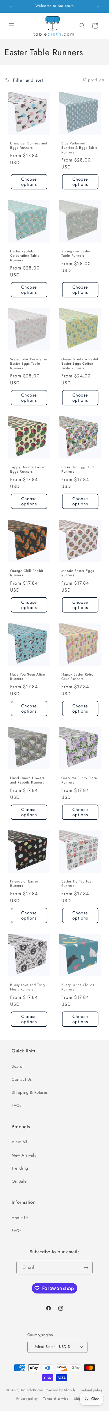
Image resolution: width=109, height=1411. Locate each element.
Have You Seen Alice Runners (27, 676)
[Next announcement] (98, 6)
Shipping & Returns (30, 1092)
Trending (20, 1168)
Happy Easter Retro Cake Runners (77, 676)
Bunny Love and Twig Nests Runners (27, 987)
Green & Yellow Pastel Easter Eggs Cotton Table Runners (79, 364)
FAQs (17, 1105)
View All (19, 1142)
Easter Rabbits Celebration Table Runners (24, 256)
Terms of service (55, 1398)
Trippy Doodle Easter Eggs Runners (27, 469)
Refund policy (92, 1390)
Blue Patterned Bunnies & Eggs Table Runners (79, 148)
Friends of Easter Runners (24, 883)
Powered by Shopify (60, 1389)
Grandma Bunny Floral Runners (79, 780)
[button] (11, 25)
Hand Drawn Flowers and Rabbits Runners (27, 780)
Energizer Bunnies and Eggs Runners (28, 145)
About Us (20, 1218)
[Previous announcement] (10, 6)
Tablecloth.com (32, 1389)
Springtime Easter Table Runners (75, 253)
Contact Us (22, 1079)
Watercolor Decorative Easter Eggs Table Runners (28, 364)
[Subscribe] (86, 1267)
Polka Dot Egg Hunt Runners (77, 469)
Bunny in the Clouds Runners (77, 987)
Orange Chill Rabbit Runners (26, 573)
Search (18, 1066)
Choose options (29, 182)
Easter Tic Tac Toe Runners (76, 883)
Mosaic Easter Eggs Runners (77, 573)
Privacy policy (27, 1398)
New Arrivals (24, 1155)
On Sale (19, 1181)
